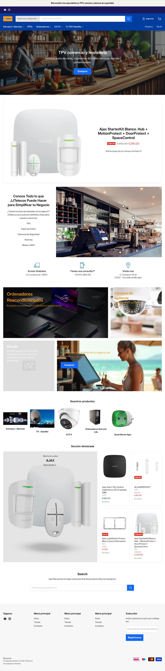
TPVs (29, 26)
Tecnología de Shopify (12, 664)
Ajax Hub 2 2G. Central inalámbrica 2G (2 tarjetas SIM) (114, 490)
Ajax (103, 544)
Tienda (37, 622)
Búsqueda (7, 658)
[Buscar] (128, 19)
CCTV (57, 26)
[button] (7, 62)
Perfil (159, 26)
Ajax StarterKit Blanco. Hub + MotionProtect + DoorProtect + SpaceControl (123, 133)
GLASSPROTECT (142, 487)
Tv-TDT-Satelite (74, 26)
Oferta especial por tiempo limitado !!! (124, 151)
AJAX (104, 495)
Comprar (82, 71)
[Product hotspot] (120, 252)
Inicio (36, 618)
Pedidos (149, 26)
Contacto (38, 626)
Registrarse (134, 637)
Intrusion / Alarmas (12, 26)
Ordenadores (43, 26)
